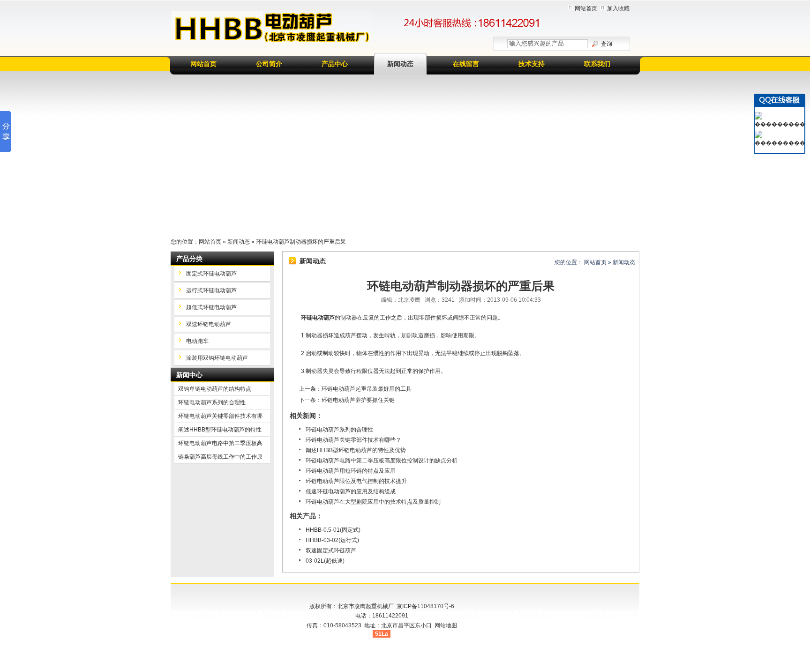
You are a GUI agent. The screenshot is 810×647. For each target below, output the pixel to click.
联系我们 (597, 63)
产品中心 (335, 63)
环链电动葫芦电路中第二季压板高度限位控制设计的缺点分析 (382, 460)
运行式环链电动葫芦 (211, 290)
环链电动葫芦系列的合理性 (339, 429)
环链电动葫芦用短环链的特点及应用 (351, 471)
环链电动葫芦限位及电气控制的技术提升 (356, 481)
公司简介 (269, 63)
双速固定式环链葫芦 (331, 550)
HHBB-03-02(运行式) (332, 540)
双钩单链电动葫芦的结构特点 (214, 389)
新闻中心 (189, 375)
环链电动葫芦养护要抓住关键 (358, 400)
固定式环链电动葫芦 (211, 273)
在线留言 (466, 63)
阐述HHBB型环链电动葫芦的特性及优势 (356, 450)
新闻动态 (400, 63)
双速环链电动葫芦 (208, 324)
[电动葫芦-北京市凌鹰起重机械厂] (271, 27)
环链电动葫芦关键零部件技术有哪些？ (353, 440)
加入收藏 (618, 8)
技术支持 (531, 63)
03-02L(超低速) (325, 561)
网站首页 (586, 8)
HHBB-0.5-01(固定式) (333, 530)
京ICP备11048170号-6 (425, 606)
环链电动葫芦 (318, 317)
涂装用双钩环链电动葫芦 (217, 358)
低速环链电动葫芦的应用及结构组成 (351, 491)
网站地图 (446, 625)
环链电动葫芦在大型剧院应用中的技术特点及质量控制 (373, 501)
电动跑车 (197, 341)
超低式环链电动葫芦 (211, 307)
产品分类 (189, 258)
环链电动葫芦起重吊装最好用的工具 (367, 389)
